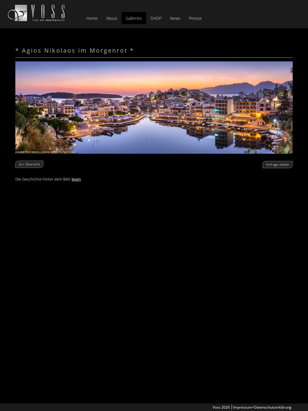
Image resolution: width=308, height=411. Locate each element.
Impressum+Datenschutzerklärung (262, 407)
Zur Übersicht (29, 164)
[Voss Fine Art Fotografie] (36, 20)
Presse (195, 18)
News (175, 18)
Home (92, 18)
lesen (76, 179)
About (111, 18)
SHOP (156, 18)
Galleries (134, 18)
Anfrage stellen (277, 164)
